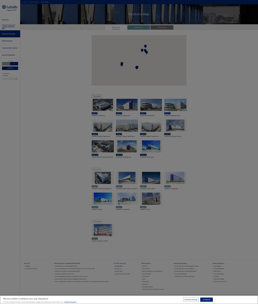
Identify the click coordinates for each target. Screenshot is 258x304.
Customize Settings (190, 299)
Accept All (206, 299)
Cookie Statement (70, 302)
